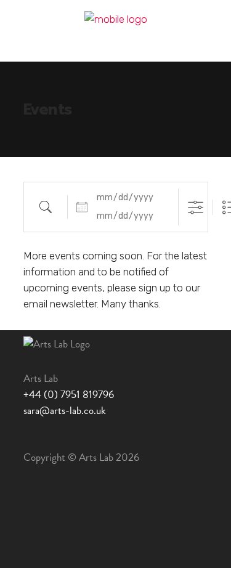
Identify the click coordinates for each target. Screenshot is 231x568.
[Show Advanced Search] (195, 207)
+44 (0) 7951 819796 (68, 394)
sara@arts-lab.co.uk (64, 410)
